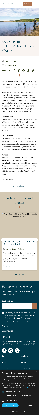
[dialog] (19, 392)
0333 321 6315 (7, 331)
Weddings (24, 356)
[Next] (36, 240)
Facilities (5, 368)
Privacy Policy (10, 318)
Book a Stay (27, 4)
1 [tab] (16, 274)
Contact (23, 362)
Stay (3, 356)
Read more (25, 387)
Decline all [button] (28, 405)
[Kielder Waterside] (8, 4)
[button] (19, 411)
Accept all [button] (10, 405)
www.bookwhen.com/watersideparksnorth (19, 163)
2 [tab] (19, 274)
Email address (7, 301)
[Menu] (35, 4)
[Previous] (3, 240)
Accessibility (25, 368)
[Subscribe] (34, 306)
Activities (5, 362)
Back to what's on (20, 186)
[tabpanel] (19, 241)
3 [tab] (23, 274)
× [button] (36, 372)
